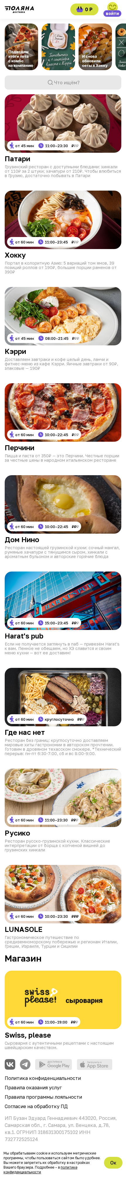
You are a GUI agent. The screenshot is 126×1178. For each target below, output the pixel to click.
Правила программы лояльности (43, 1097)
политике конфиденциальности (40, 1169)
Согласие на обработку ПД (36, 1106)
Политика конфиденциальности (43, 1078)
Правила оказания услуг (33, 1087)
